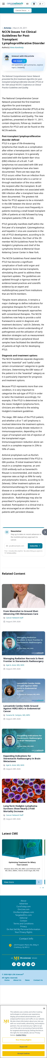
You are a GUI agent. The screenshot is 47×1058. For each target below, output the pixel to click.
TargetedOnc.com (23, 915)
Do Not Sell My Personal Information (23, 929)
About (23, 900)
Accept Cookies (23, 1053)
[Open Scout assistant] (34, 4)
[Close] (44, 1008)
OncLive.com (23, 909)
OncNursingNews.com (23, 912)
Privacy (23, 926)
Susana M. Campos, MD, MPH (18, 715)
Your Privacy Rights (23, 932)
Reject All (23, 1047)
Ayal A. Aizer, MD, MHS (15, 665)
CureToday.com (24, 906)
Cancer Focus (21, 10)
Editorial (23, 918)
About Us (17, 980)
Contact (23, 920)
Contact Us (38, 980)
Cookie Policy (21, 1035)
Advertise (23, 903)
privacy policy (11, 553)
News (27, 980)
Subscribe (34, 546)
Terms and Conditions (23, 923)
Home (7, 980)
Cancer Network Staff (14, 618)
